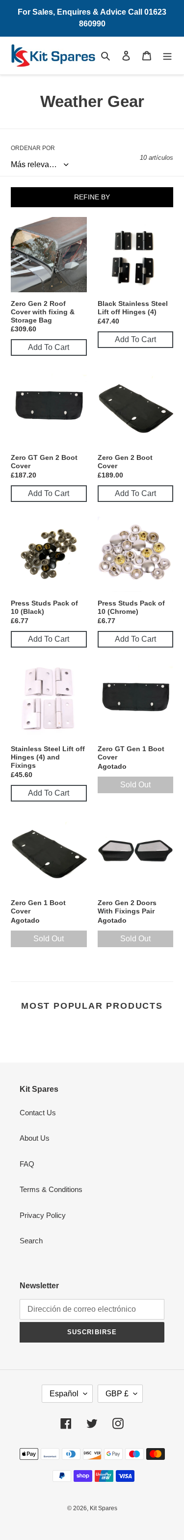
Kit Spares (103, 1508)
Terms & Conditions (51, 1189)
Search (31, 1240)
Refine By (92, 197)
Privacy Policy (43, 1215)
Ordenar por (33, 148)
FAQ (27, 1164)
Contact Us (38, 1112)
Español (64, 1393)
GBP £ (117, 1393)
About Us (35, 1138)
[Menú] (167, 55)
